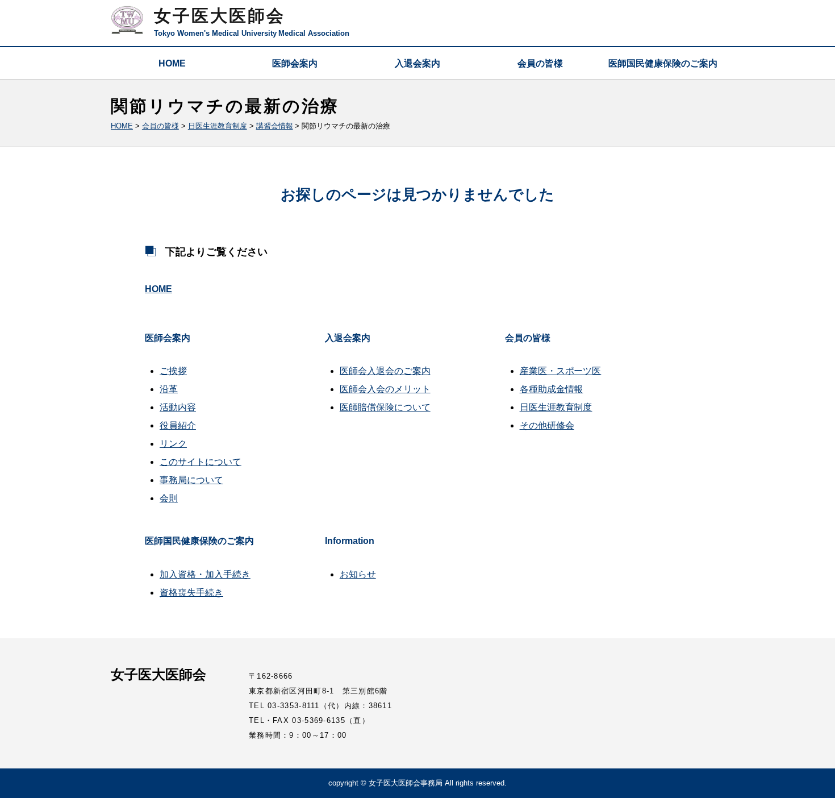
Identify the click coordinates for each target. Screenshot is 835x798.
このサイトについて (200, 462)
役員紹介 (178, 425)
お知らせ (358, 574)
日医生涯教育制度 (556, 407)
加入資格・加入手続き (205, 574)
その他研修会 (547, 425)
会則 (169, 498)
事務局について (191, 480)
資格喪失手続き (191, 592)
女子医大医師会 (219, 15)
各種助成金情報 (551, 389)
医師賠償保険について (385, 407)
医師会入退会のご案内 (385, 371)
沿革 (169, 389)
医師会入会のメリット (385, 389)
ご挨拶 (173, 371)
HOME (172, 63)
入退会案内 (417, 63)
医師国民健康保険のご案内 (662, 63)
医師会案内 (295, 63)
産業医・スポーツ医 (561, 371)
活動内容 (178, 407)
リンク (173, 443)
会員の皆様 (540, 63)
